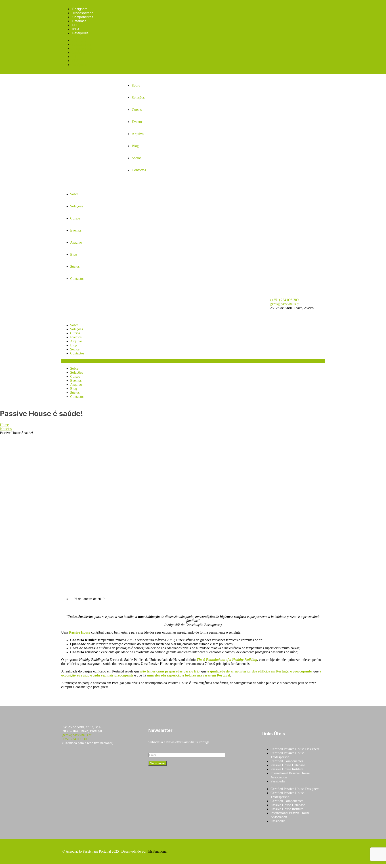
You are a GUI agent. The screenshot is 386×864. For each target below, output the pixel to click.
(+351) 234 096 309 (284, 300)
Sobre (74, 325)
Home (4, 425)
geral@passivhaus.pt (284, 304)
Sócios (75, 349)
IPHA (75, 29)
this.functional (157, 851)
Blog (73, 345)
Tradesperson (82, 13)
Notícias (6, 429)
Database (79, 21)
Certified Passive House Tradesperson (287, 755)
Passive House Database (288, 765)
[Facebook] (67, 756)
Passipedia (80, 33)
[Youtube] (94, 756)
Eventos (76, 337)
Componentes (82, 17)
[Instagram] (81, 756)
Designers (79, 9)
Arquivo (76, 341)
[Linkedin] (107, 756)
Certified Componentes (287, 761)
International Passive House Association (290, 775)
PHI (74, 25)
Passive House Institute (287, 769)
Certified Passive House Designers (295, 749)
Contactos (77, 353)
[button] (193, 361)
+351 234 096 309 (75, 739)
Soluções (76, 329)
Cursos (75, 333)
